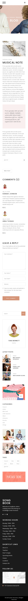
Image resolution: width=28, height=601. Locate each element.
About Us (5, 547)
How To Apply (6, 553)
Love (5, 463)
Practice (5, 420)
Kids (18, 461)
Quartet (6, 160)
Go (23, 313)
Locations (5, 561)
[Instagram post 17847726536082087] (8, 434)
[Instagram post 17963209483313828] (20, 434)
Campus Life (6, 563)
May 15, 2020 (7, 43)
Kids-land (5, 411)
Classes (5, 558)
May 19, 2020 (6, 191)
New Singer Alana (19, 375)
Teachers (5, 550)
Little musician (6, 413)
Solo (4, 422)
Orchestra (12, 17)
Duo (12, 461)
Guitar (14, 355)
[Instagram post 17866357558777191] (20, 448)
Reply (4, 207)
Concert (5, 407)
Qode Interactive (13, 597)
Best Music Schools (16, 358)
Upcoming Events (7, 555)
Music (4, 416)
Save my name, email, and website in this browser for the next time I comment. (14, 290)
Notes (18, 463)
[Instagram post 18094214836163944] (8, 448)
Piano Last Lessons (16, 367)
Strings (10, 59)
